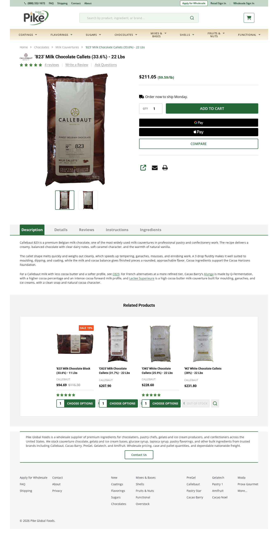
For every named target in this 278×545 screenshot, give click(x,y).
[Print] (165, 168)
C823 (116, 274)
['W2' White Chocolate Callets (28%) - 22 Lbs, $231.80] (203, 343)
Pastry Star (194, 491)
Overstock (142, 504)
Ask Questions (106, 64)
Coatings (26, 35)
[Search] (194, 18)
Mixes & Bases (146, 477)
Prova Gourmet (248, 484)
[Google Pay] (198, 123)
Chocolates (124, 35)
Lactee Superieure (141, 278)
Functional (247, 35)
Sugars (91, 35)
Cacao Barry (195, 497)
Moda (241, 477)
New (114, 477)
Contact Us (139, 455)
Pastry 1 (217, 484)
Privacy (57, 491)
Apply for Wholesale (193, 3)
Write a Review (76, 64)
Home (24, 47)
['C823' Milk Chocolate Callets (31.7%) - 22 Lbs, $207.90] (117, 343)
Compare (199, 144)
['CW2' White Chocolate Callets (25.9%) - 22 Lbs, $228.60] (160, 343)
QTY (145, 108)
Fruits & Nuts (145, 491)
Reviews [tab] (86, 229)
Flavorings (59, 35)
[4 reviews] (31, 64)
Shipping (62, 3)
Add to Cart (212, 108)
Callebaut (193, 484)
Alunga (209, 274)
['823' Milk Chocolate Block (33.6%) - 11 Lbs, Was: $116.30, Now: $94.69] (75, 343)
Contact (76, 3)
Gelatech (218, 477)
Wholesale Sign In (243, 3)
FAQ (51, 3)
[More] (36, 34)
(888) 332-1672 (36, 3)
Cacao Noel (220, 497)
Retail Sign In (218, 3)
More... (242, 491)
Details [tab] (60, 229)
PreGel (191, 477)
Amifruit (217, 491)
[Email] (155, 168)
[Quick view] (215, 403)
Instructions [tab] (117, 229)
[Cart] (249, 18)
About (88, 3)
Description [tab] (32, 229)
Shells (185, 35)
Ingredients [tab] (150, 229)
